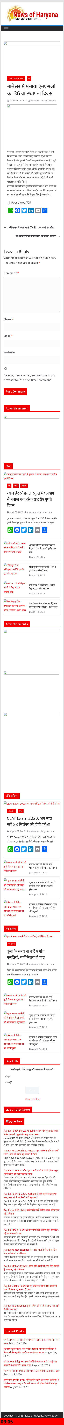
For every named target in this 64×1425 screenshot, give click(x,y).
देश (29, 78)
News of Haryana (33, 1415)
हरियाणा (24, 486)
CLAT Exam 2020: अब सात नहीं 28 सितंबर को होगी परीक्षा (29, 821)
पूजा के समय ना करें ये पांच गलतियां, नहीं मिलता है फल (26, 954)
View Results (32, 1099)
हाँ (9, 1076)
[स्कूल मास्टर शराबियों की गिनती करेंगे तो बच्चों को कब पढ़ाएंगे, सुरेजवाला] (15, 888)
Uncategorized (16, 78)
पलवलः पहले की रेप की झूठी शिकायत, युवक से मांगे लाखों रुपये (43, 865)
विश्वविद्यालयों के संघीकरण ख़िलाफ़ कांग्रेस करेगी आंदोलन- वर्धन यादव (43, 605)
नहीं (9, 1082)
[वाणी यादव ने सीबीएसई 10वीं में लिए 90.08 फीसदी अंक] (15, 589)
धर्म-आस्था (11, 944)
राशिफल (18, 1121)
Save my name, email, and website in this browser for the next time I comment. (29, 377)
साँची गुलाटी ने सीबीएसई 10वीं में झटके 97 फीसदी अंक (42, 568)
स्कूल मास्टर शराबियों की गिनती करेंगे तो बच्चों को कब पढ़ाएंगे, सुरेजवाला (42, 886)
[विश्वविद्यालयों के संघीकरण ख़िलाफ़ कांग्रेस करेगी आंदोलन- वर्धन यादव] (15, 607)
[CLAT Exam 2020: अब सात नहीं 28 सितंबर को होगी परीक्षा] (32, 803)
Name (9, 319)
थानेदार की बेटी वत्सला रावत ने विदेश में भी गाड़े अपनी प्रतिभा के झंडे (42, 548)
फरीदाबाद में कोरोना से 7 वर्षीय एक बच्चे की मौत (31, 227)
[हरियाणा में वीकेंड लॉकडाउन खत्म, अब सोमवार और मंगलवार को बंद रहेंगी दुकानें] (15, 910)
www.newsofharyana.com (43, 100)
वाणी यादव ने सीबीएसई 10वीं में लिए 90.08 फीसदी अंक (42, 586)
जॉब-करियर (11, 811)
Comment (11, 273)
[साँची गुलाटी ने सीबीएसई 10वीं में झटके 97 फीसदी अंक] (15, 571)
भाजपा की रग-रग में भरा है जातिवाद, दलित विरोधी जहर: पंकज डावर (32, 1370)
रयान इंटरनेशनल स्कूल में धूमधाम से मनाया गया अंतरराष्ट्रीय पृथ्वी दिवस (30, 499)
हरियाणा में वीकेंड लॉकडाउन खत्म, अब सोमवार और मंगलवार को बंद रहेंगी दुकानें (43, 907)
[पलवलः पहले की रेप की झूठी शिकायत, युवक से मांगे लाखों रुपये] (15, 868)
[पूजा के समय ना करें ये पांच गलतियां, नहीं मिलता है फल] (32, 936)
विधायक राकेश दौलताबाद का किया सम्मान (36, 236)
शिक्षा (16, 486)
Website (9, 352)
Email (8, 336)
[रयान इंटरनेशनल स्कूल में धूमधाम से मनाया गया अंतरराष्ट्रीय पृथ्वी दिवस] (32, 476)
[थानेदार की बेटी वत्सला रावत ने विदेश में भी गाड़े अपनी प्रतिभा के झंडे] (15, 551)
